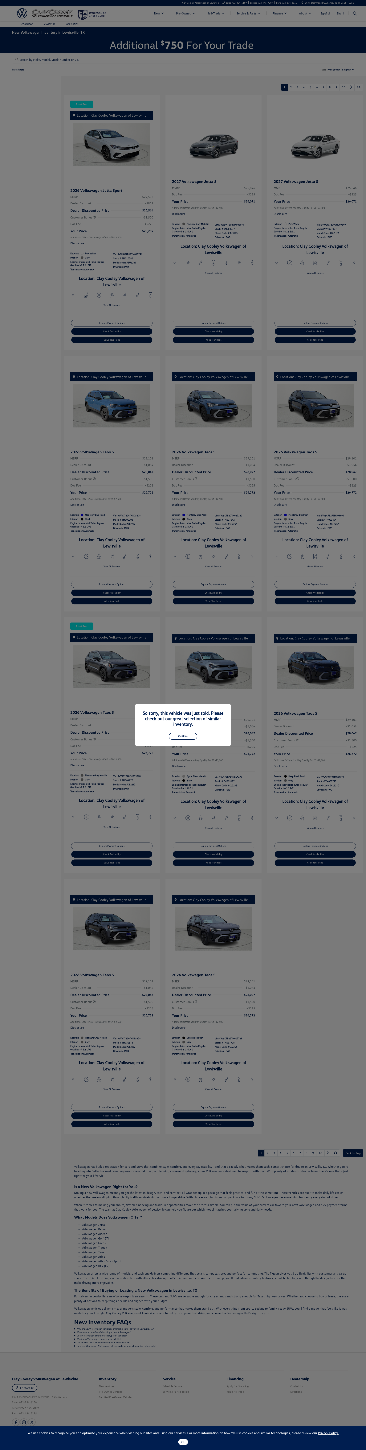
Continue (183, 736)
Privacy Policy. (328, 1433)
